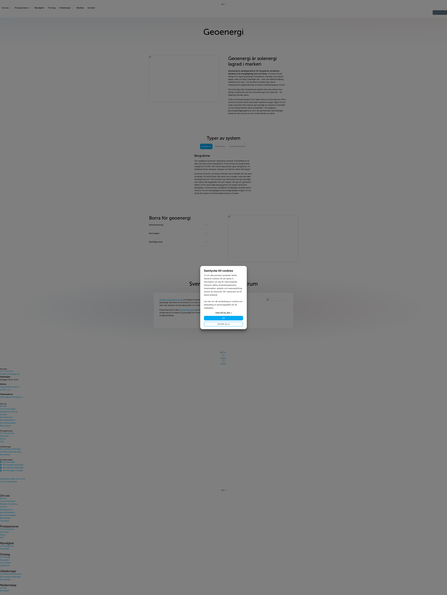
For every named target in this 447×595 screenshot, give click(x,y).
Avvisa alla (224, 324)
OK (223, 318)
